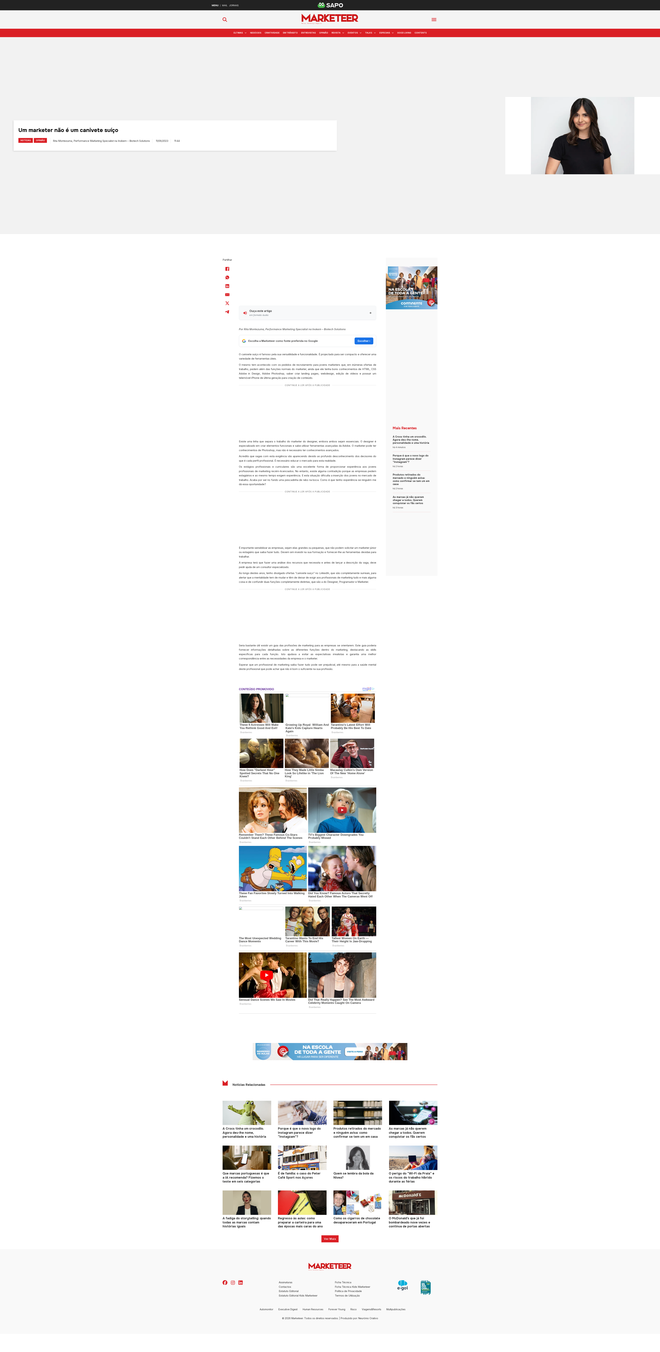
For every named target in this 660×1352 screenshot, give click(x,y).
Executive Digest (288, 1309)
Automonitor (266, 1309)
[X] (227, 303)
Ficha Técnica (343, 1282)
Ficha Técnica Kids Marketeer (352, 1286)
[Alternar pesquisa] (225, 19)
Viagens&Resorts (371, 1309)
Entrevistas (308, 32)
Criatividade (272, 32)
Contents (421, 32)
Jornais (234, 5)
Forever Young (336, 1309)
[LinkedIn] (227, 286)
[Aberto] (434, 19)
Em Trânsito (290, 32)
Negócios (255, 32)
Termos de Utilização (347, 1295)
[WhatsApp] (227, 277)
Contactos (285, 1286)
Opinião (323, 32)
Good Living (404, 32)
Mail (224, 5)
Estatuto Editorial (289, 1291)
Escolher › (364, 340)
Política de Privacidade (348, 1291)
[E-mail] (227, 294)
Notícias (25, 140)
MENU (215, 5)
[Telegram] (227, 311)
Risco (353, 1309)
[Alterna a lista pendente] (246, 33)
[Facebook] (227, 268)
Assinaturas (285, 1282)
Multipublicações (395, 1309)
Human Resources (313, 1309)
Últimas (238, 32)
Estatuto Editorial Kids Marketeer (298, 1295)
